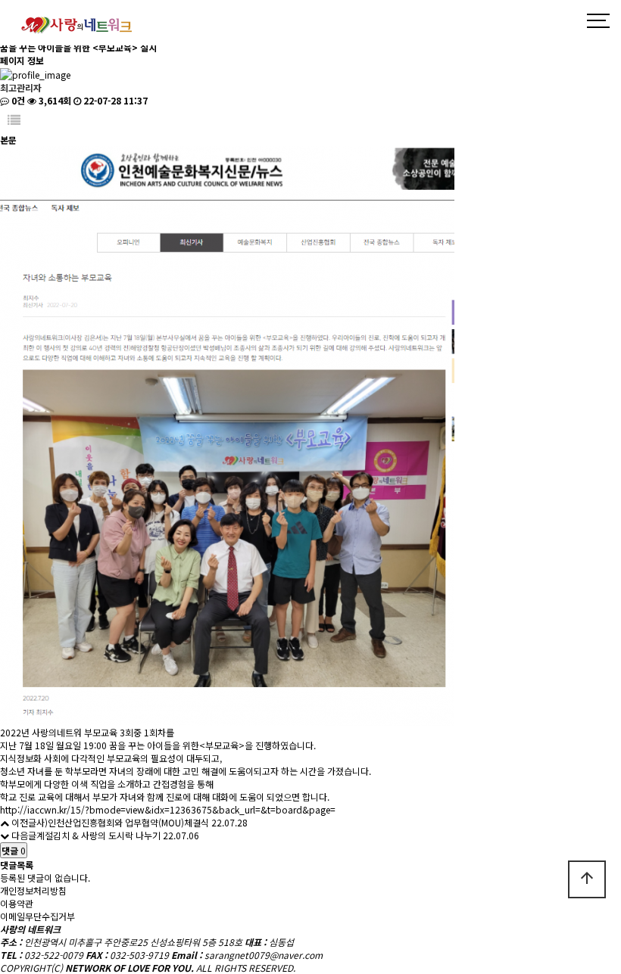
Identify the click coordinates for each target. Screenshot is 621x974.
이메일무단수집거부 (37, 916)
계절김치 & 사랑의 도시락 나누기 (98, 835)
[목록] (14, 120)
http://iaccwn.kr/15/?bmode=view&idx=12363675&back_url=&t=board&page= (167, 809)
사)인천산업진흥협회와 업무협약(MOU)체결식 (122, 822)
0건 (17, 100)
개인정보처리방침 (33, 890)
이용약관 (16, 903)
